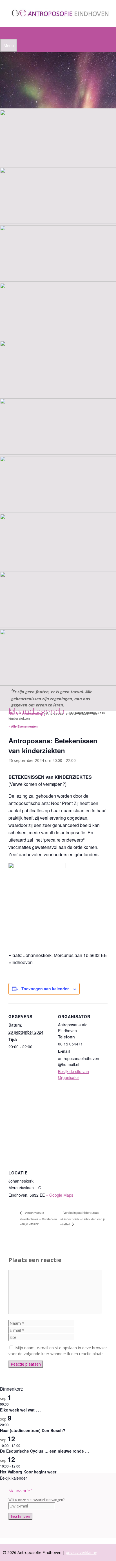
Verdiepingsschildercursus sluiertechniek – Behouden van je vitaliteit (82, 1218)
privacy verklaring (81, 1552)
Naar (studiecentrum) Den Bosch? (32, 1430)
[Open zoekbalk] (3, 33)
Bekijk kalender (13, 1478)
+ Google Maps (59, 1195)
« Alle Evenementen (23, 726)
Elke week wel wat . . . (20, 1410)
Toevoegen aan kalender (45, 988)
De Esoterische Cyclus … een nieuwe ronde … (44, 1451)
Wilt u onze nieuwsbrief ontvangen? (36, 1499)
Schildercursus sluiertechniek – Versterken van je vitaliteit (38, 1218)
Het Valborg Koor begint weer (28, 1472)
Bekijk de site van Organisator (73, 1074)
